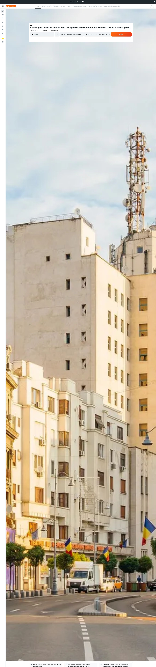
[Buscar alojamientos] (3, 14)
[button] (154, 2)
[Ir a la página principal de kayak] (11, 6)
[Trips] (3, 34)
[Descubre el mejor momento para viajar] (3, 29)
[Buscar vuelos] (3, 11)
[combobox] (34, 30)
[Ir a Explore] (3, 22)
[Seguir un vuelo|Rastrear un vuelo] (3, 26)
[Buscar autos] (3, 17)
